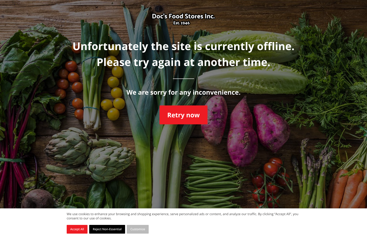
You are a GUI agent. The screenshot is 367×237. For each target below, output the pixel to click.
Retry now (183, 115)
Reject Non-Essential (107, 229)
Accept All (77, 229)
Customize (137, 229)
